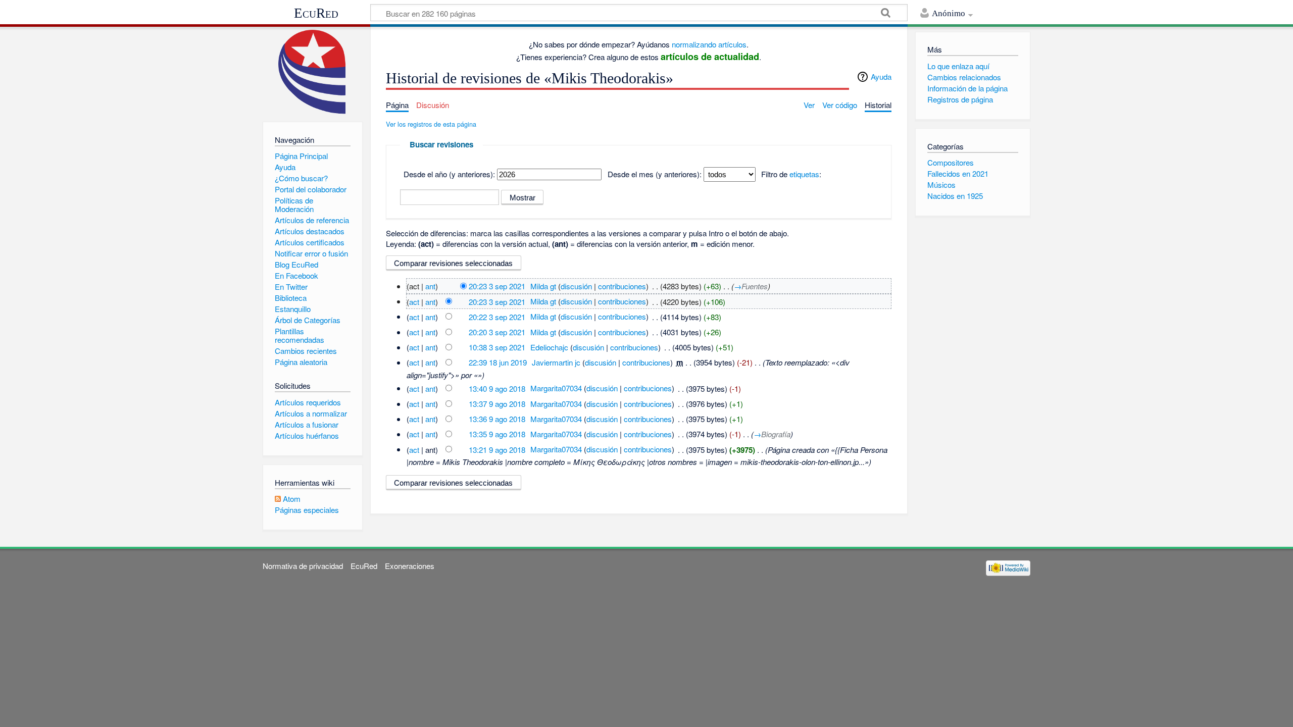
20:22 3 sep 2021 (497, 316)
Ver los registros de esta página (431, 124)
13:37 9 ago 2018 (497, 403)
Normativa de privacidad (303, 565)
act (414, 301)
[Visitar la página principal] (312, 72)
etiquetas (804, 174)
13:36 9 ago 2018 (497, 418)
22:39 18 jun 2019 (498, 362)
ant (430, 286)
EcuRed (316, 13)
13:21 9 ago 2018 (497, 449)
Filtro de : (791, 174)
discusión (576, 286)
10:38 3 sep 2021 (497, 347)
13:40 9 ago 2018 (497, 388)
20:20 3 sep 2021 (497, 332)
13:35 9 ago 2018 (497, 434)
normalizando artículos (709, 44)
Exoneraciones (409, 565)
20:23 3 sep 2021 (497, 286)
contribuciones (622, 286)
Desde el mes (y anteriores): (655, 174)
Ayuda (881, 76)
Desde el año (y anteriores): (449, 174)
